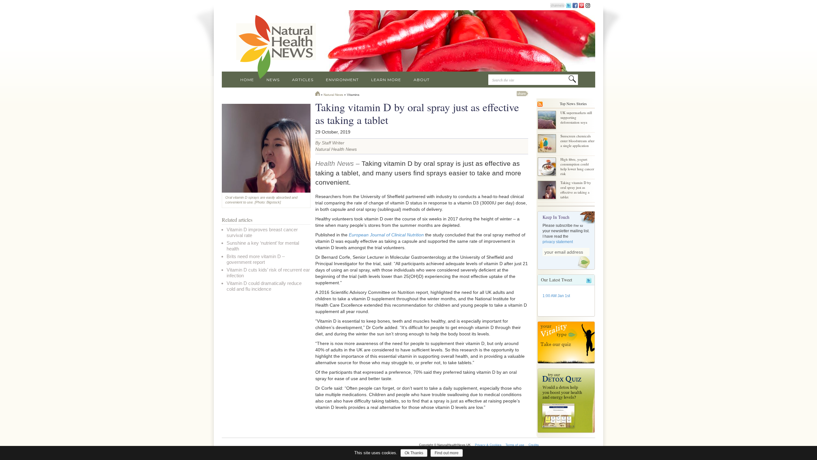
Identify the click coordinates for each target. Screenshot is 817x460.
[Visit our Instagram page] (587, 5)
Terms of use (515, 445)
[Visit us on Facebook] (575, 5)
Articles (302, 79)
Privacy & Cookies (488, 445)
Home (247, 79)
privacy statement (558, 242)
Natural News (333, 94)
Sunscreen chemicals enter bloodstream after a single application (577, 141)
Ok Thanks (414, 453)
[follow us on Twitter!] (568, 5)
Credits (533, 445)
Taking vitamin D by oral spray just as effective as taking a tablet (575, 189)
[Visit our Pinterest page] (581, 5)
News (273, 79)
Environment (342, 79)
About (422, 79)
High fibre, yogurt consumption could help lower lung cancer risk (577, 166)
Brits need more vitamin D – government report (256, 259)
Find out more (447, 453)
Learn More (386, 79)
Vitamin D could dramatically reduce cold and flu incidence (264, 286)
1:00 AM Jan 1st (556, 296)
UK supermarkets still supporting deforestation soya (576, 117)
